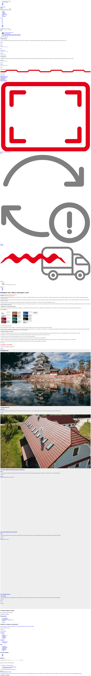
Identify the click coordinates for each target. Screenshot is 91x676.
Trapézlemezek (2, 75)
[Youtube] (2, 4)
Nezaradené (4, 648)
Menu (1, 9)
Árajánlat (1, 28)
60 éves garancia (10, 32)
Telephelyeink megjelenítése (4, 614)
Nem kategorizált (4, 647)
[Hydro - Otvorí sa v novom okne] (3, 622)
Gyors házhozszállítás (7, 33)
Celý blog (1, 603)
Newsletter (2, 660)
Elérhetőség (4, 16)
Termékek (2, 639)
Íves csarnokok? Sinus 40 (5, 594)
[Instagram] (2, 5)
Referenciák (6, 9)
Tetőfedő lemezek (5, 641)
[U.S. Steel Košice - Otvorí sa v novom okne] (5, 618)
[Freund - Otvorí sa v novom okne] (3, 620)
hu (2, 19)
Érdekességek (2, 294)
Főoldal (3, 11)
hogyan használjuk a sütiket (31, 673)
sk (2, 22)
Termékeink (4, 646)
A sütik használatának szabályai (7, 667)
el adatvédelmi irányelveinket (77, 673)
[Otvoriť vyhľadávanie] (1, 30)
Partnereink (4, 636)
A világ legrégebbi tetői (4, 407)
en (2, 20)
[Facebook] (2, 3)
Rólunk (3, 9)
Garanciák (3, 638)
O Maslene (2, 632)
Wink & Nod (6, 669)
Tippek (1, 471)
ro (2, 23)
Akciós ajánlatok (4, 14)
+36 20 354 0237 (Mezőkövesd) (20, 626)
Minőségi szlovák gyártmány (16, 35)
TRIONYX (14, 669)
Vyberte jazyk (5, 28)
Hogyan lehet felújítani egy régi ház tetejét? (8, 531)
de (2, 21)
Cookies (10, 9)
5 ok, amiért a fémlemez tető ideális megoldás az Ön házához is (12, 469)
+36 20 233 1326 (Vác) (3, 626)
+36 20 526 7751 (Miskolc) (30, 626)
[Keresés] (10, 8)
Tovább (1, 476)
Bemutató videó (4, 635)
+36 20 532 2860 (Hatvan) (12, 626)
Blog (3, 15)
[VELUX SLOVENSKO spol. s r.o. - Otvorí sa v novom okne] (8, 619)
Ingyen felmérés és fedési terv (16, 34)
